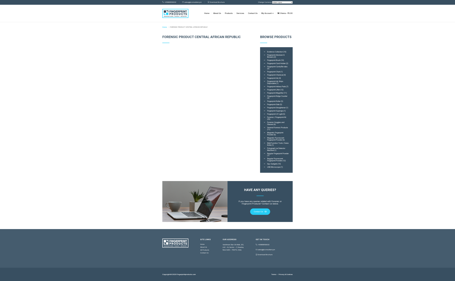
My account (266, 13)
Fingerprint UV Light (275, 114)
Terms (273, 274)
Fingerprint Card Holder (276, 63)
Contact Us (252, 13)
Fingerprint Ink (272, 78)
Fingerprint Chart (273, 72)
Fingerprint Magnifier (275, 93)
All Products (204, 250)
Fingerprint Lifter (273, 90)
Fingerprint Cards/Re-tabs (277, 67)
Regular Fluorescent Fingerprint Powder (275, 160)
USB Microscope (273, 167)
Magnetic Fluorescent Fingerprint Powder (275, 139)
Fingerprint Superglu (275, 111)
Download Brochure (217, 2)
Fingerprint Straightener (276, 108)
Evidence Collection (275, 52)
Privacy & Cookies (286, 274)
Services (240, 13)
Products (229, 13)
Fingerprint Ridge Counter (277, 96)
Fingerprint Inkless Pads (276, 86)
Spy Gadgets (272, 164)
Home (206, 13)
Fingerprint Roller (274, 101)
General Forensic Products (277, 128)
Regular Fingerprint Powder (278, 153)
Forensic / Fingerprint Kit (276, 117)
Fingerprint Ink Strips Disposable (275, 82)
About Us (217, 13)
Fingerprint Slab (273, 104)
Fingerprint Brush (273, 60)
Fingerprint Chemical (275, 75)
